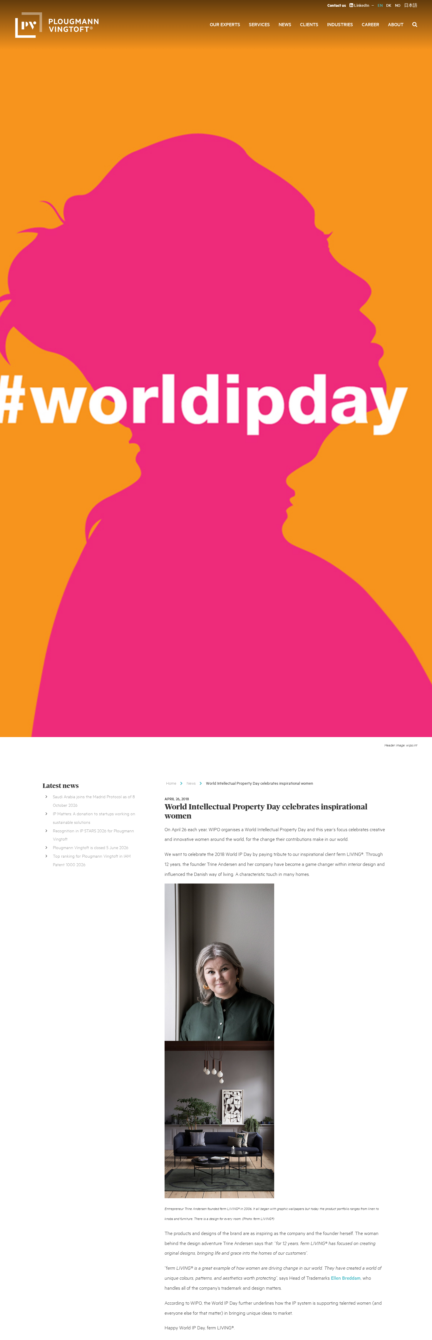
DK (388, 5)
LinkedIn (361, 5)
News (285, 24)
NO (398, 5)
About (395, 24)
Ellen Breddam (346, 1277)
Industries (340, 24)
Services (259, 24)
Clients (309, 24)
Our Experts (225, 24)
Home (171, 783)
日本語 (410, 5)
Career (370, 24)
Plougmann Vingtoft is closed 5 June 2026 (90, 847)
